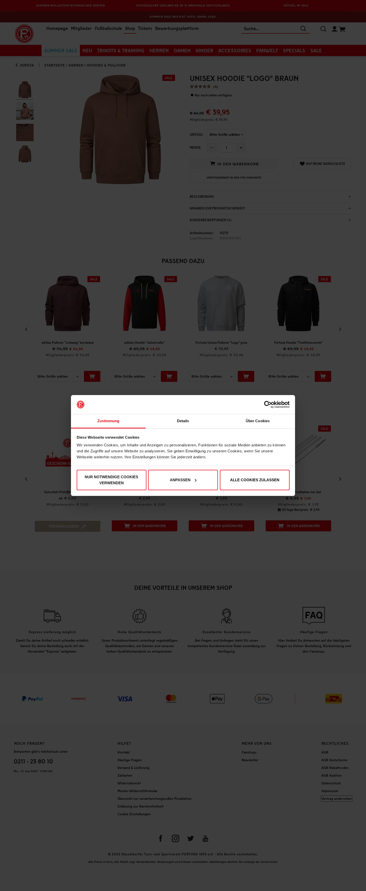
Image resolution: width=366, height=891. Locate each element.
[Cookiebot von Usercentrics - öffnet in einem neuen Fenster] (268, 404)
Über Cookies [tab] (258, 421)
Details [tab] (183, 421)
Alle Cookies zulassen (254, 480)
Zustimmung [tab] (108, 421)
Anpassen (180, 480)
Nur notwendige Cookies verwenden (111, 480)
